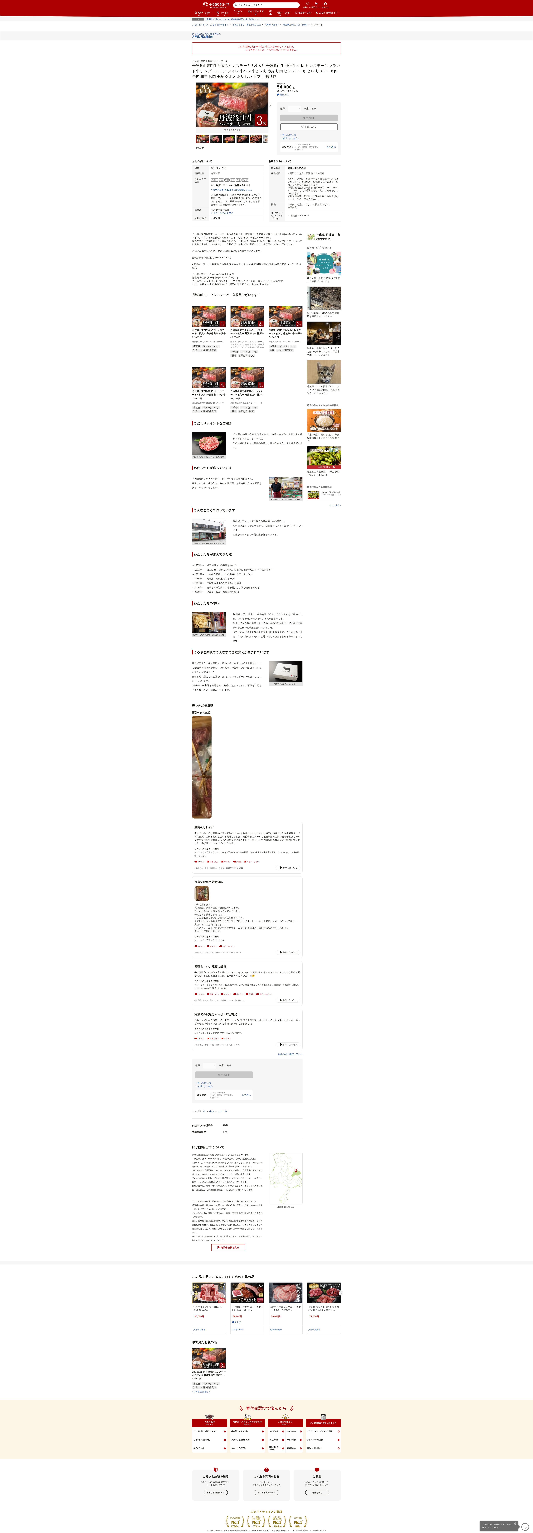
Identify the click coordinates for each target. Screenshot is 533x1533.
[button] (223, 309)
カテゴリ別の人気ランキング (205, 1431)
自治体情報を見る (230, 1247)
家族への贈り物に (314, 1448)
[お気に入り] (525, 1527)
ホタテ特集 (291, 1440)
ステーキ (222, 1111)
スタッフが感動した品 (240, 1440)
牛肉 (212, 1111)
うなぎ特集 (273, 1431)
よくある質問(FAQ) (266, 1492)
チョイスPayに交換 (315, 1440)
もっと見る (334, 505)
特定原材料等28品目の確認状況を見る (232, 190)
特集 (270, 12)
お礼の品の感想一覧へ (289, 1054)
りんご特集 (273, 1440)
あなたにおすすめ (256, 12)
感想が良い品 (198, 1448)
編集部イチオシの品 (239, 1431)
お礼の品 (202, 13)
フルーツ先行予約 (238, 1448)
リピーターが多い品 (201, 1440)
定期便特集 (291, 1448)
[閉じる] (515, 1523)
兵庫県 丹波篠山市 (202, 1392)
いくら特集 (291, 1431)
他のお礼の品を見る (223, 213)
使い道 (283, 13)
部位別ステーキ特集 (274, 1448)
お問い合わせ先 (290, 138)
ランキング (238, 12)
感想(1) (237, 1322)
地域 (222, 13)
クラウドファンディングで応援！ (320, 1431)
